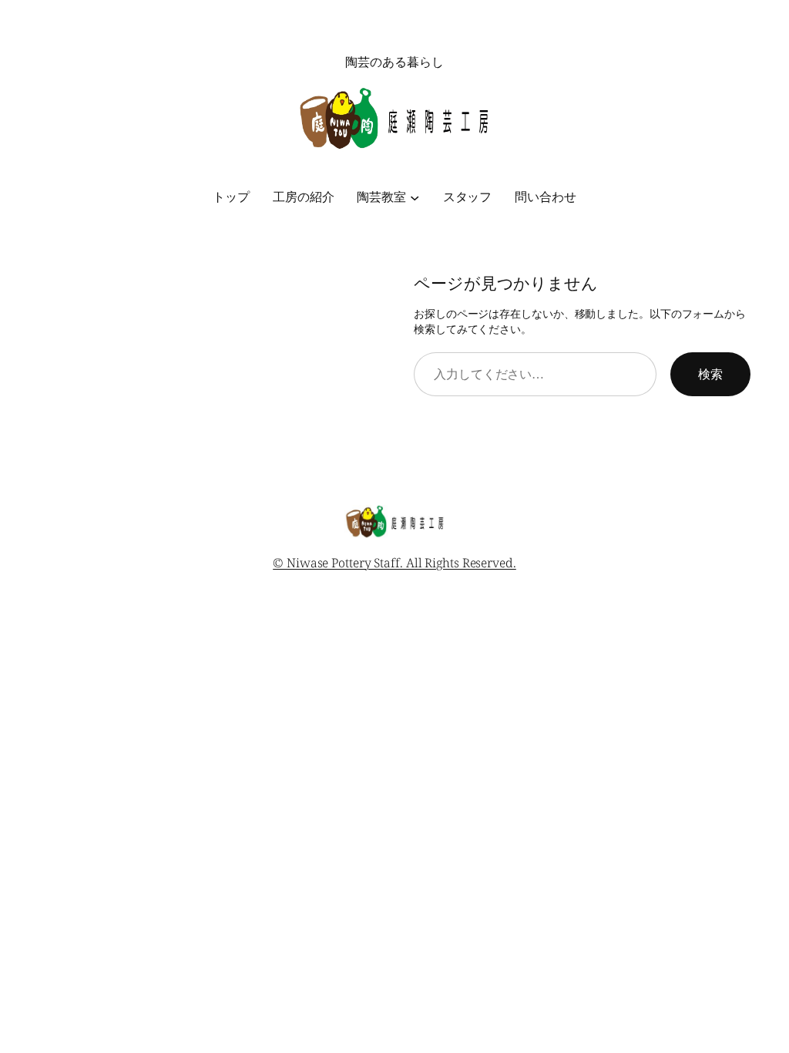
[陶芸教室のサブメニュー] (414, 196)
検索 (710, 373)
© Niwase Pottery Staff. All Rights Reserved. (394, 562)
